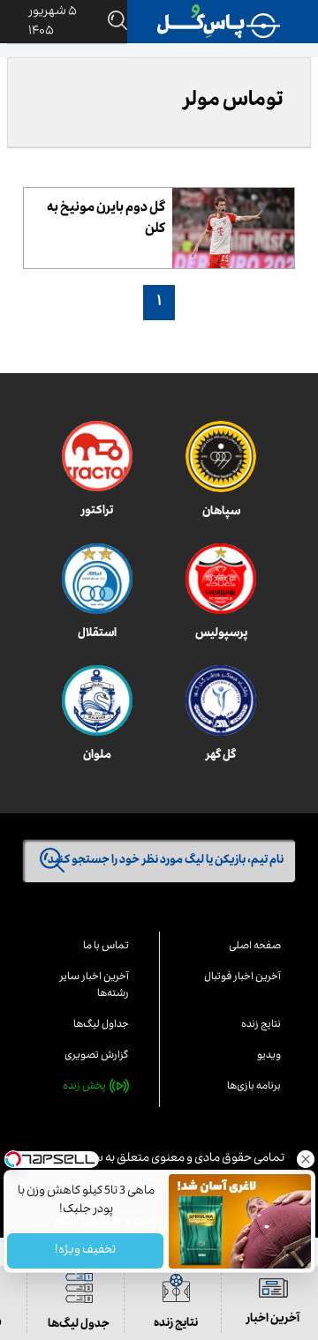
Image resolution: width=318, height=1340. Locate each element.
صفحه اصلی (255, 947)
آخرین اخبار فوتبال (242, 977)
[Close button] (305, 1159)
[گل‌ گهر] (221, 700)
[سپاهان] (221, 456)
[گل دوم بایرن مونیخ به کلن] (233, 228)
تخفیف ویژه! (85, 1251)
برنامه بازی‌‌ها (254, 1087)
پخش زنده (84, 1087)
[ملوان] (97, 700)
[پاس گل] (219, 21)
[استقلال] (97, 578)
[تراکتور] (97, 456)
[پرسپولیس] (221, 578)
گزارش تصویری (96, 1056)
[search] (114, 22)
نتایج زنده (261, 1025)
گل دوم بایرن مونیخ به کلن (106, 219)
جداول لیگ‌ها (101, 1025)
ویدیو (269, 1056)
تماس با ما (106, 947)
